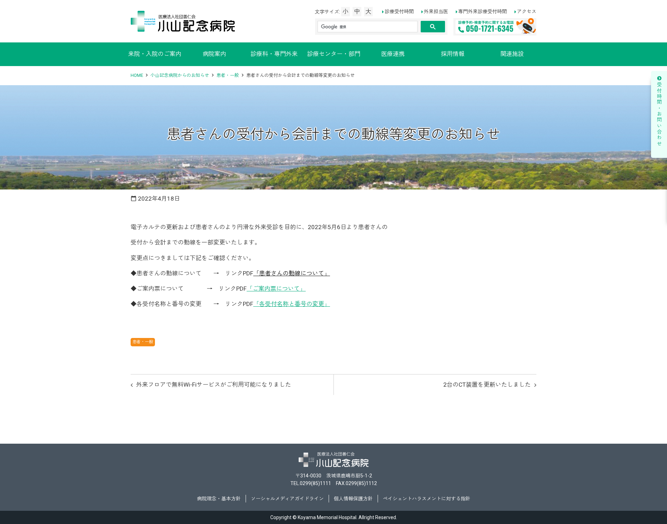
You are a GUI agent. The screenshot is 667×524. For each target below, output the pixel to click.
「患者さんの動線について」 (291, 273)
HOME (137, 75)
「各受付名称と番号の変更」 (291, 303)
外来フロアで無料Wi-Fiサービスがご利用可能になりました (213, 384)
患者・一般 (227, 75)
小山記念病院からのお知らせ (179, 75)
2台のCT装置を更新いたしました (487, 384)
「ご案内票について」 (276, 288)
